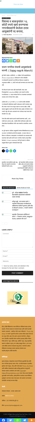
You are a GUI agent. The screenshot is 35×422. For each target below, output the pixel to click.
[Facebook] (3, 60)
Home (3, 15)
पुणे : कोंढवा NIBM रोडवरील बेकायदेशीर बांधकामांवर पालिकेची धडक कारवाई (21, 195)
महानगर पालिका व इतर (11, 15)
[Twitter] (7, 60)
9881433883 (9, 396)
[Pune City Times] (17, 4)
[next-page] (6, 223)
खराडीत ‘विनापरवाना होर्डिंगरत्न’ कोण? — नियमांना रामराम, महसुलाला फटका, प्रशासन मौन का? (22, 217)
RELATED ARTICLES (9, 188)
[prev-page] (3, 223)
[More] (18, 60)
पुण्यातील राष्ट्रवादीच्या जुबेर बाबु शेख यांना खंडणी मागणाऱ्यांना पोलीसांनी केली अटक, (9, 164)
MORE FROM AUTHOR (23, 188)
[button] (3, 10)
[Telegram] (14, 60)
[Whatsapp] (11, 60)
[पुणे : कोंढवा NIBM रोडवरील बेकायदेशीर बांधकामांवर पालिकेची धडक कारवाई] (6, 195)
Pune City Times (8, 34)
